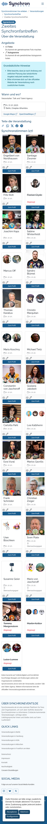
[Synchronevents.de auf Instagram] (3, 791)
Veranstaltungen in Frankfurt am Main (15, 748)
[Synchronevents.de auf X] (15, 791)
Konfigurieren (12, 816)
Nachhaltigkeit (6, 766)
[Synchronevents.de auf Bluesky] (9, 791)
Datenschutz (6, 754)
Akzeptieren (12, 812)
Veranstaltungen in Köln (10, 740)
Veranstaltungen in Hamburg (12, 736)
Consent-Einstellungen (9, 770)
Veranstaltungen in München (12, 744)
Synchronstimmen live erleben (14, 11)
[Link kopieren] (2, 126)
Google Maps (9, 114)
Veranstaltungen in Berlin (10, 732)
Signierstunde (8, 22)
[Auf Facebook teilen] (17, 126)
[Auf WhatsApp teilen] (7, 126)
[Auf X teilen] (12, 126)
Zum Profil (12, 171)
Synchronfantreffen (12, 14)
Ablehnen (24, 812)
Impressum (5, 758)
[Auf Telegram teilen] (21, 126)
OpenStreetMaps (26, 114)
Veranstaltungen (37, 11)
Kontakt (4, 762)
